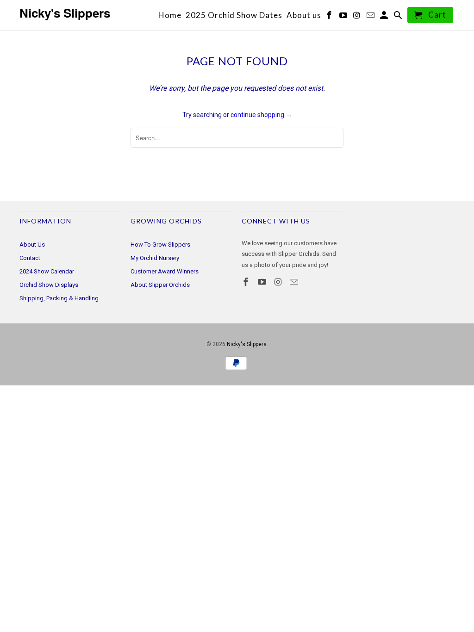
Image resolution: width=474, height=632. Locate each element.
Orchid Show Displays (48, 284)
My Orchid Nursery (155, 257)
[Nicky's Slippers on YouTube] (263, 282)
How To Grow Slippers (160, 244)
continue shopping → (261, 114)
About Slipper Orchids (160, 284)
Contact (29, 257)
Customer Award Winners (165, 271)
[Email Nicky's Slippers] (295, 282)
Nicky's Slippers (247, 344)
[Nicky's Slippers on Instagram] (279, 282)
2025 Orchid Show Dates (234, 15)
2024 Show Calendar (46, 271)
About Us (32, 244)
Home (169, 15)
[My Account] (385, 17)
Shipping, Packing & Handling (59, 298)
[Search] (399, 17)
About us (304, 15)
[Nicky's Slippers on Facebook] (247, 282)
